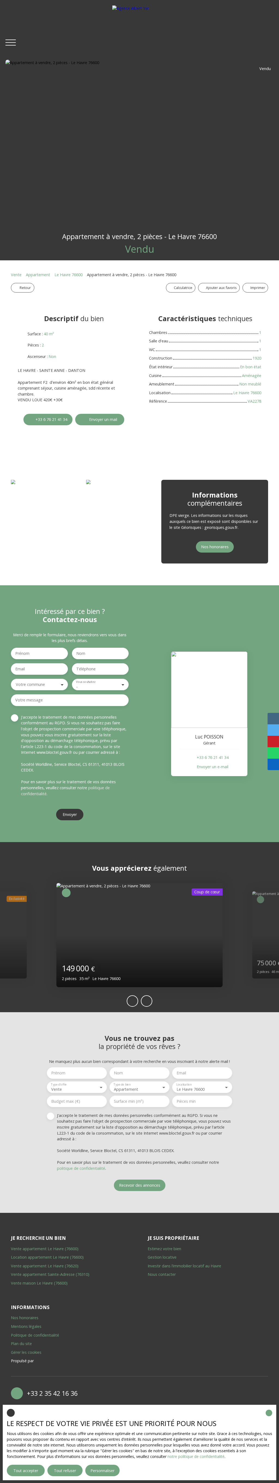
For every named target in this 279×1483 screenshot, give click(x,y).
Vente (16, 274)
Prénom (22, 653)
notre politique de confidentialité (196, 1456)
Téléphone (86, 669)
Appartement (38, 274)
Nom (80, 653)
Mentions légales (26, 1326)
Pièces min (186, 1101)
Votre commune (30, 684)
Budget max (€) (65, 1101)
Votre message (29, 700)
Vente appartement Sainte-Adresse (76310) (50, 1274)
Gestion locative (162, 1257)
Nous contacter (162, 1274)
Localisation (183, 1084)
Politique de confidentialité (35, 1335)
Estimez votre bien (164, 1248)
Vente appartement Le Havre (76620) (44, 1265)
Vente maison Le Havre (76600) (39, 1283)
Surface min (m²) (129, 1101)
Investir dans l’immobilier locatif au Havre (184, 1265)
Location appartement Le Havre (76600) (47, 1257)
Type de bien (122, 1084)
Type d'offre (58, 1084)
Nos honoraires (24, 1317)
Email (20, 669)
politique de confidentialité (81, 1168)
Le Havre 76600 (68, 274)
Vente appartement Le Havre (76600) (44, 1248)
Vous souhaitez (85, 682)
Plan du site (21, 1343)
